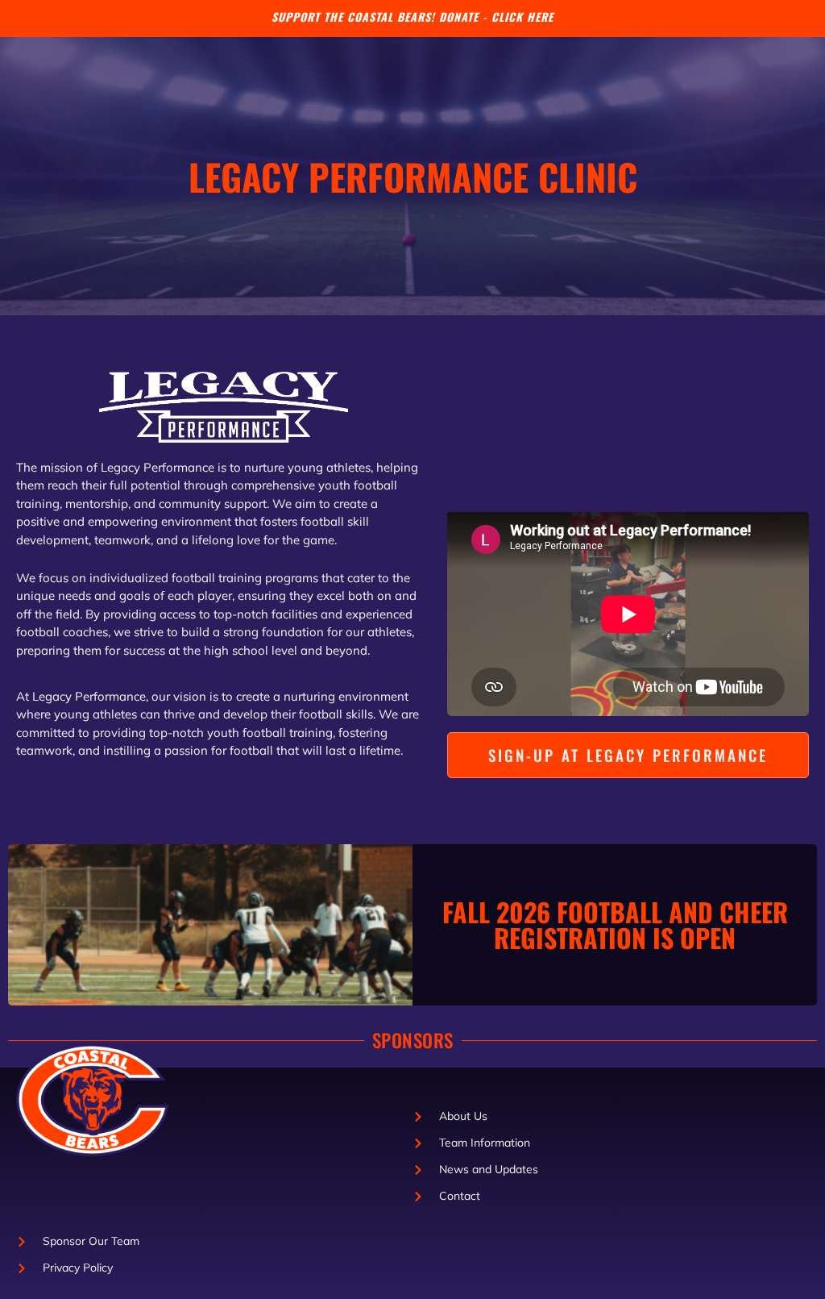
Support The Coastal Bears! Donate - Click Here (412, 16)
